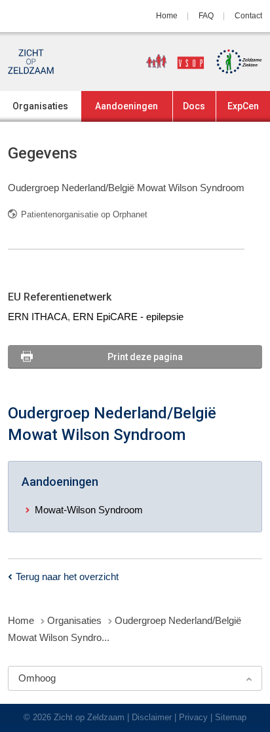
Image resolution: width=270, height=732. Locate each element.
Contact (248, 15)
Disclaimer (152, 717)
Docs (194, 106)
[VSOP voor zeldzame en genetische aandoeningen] (170, 61)
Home (167, 15)
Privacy (193, 717)
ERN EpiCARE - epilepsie (128, 316)
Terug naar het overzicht (67, 576)
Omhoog (37, 678)
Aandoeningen (126, 106)
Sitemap (230, 717)
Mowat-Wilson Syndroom (89, 509)
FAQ (206, 15)
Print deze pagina (145, 357)
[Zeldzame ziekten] (234, 61)
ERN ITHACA (38, 316)
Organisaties (40, 106)
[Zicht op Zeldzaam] (31, 61)
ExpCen (243, 106)
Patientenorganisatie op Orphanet (84, 214)
